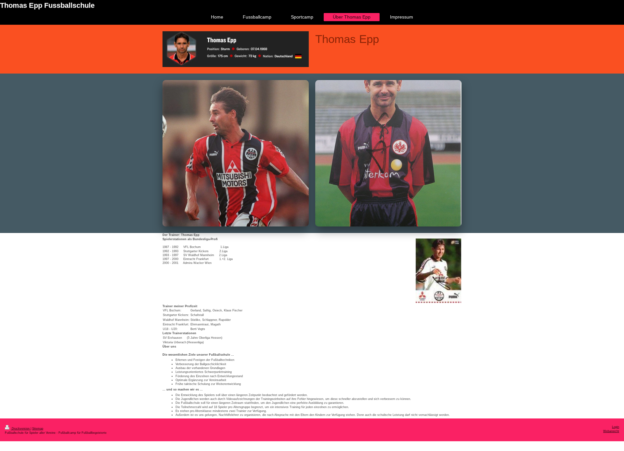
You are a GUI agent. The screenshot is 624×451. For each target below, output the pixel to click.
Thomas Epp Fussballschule (47, 5)
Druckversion (21, 428)
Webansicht (611, 431)
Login (615, 427)
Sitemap (37, 428)
